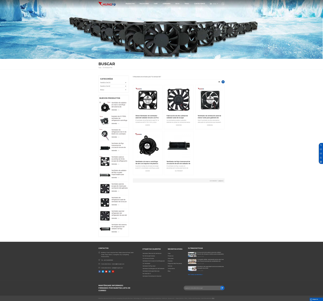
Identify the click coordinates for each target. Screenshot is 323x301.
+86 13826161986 (108, 260)
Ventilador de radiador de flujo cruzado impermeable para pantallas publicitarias (119, 172)
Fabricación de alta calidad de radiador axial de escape (177, 117)
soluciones (144, 3)
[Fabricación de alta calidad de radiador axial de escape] (178, 99)
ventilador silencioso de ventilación (152, 253)
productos (170, 256)
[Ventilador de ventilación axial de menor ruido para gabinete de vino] (209, 99)
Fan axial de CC (147, 273)
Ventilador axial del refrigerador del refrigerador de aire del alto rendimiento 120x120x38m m (119, 213)
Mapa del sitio (180, 298)
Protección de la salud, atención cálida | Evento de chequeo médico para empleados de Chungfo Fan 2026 (210, 253)
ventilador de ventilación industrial (152, 276)
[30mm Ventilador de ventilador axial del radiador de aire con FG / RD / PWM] (147, 99)
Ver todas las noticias (195, 274)
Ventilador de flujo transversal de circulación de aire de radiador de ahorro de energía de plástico (119, 145)
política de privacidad (194, 298)
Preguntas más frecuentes (175, 263)
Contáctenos (199, 3)
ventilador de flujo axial (149, 266)
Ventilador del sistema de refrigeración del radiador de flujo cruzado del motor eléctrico (119, 227)
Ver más (114, 110)
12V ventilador (146, 263)
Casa (99, 67)
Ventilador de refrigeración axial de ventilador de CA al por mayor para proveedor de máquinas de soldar (119, 200)
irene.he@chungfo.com (118, 264)
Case (156, 3)
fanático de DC (105, 82)
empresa (170, 261)
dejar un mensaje (315, 300)
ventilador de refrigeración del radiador (153, 268)
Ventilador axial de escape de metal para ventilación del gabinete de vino (120, 186)
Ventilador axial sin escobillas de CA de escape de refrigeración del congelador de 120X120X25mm (119, 159)
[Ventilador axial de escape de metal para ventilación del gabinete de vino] (105, 188)
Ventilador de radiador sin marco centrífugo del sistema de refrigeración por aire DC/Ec (119, 105)
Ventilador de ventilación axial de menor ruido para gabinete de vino (209, 117)
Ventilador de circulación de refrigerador (154, 261)
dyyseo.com (171, 298)
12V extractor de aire (148, 258)
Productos (130, 3)
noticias (170, 266)
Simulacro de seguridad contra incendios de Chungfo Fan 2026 (210, 267)
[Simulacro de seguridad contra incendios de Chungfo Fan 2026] (192, 268)
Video (187, 3)
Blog (177, 3)
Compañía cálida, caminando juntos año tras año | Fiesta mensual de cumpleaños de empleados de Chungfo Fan (210, 260)
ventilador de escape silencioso (151, 271)
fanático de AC (105, 86)
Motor (102, 90)
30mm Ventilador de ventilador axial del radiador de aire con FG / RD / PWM (147, 117)
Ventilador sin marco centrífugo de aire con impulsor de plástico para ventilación (147, 163)
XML (186, 298)
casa (169, 253)
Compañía (166, 3)
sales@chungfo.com (117, 267)
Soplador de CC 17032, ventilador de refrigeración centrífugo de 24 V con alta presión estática (120, 118)
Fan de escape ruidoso (149, 256)
